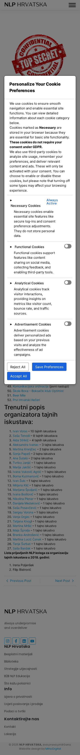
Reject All (17, 367)
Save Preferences (49, 367)
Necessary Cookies (26, 206)
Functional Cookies (29, 247)
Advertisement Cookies (33, 324)
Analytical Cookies (29, 283)
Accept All (18, 376)
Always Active (52, 201)
